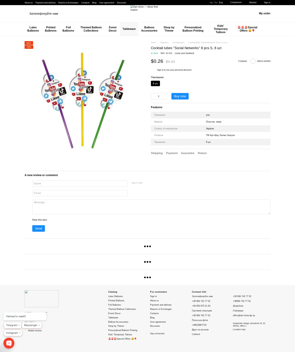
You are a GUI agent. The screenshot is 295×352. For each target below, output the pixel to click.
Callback (196, 334)
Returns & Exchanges (68, 3)
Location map (239, 329)
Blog (94, 3)
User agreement (106, 3)
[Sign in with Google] (152, 183)
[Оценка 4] (69, 220)
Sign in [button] (160, 70)
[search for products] (267, 29)
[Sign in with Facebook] (146, 183)
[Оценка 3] (63, 220)
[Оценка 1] (52, 220)
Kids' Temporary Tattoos (221, 29)
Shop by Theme (169, 29)
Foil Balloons (68, 29)
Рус (216, 3)
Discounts (121, 3)
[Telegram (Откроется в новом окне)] (139, 2)
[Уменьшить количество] (153, 96)
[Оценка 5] (74, 220)
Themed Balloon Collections (91, 29)
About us (29, 3)
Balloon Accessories (149, 29)
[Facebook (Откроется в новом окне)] (135, 2)
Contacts (85, 3)
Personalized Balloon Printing (192, 29)
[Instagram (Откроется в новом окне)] (131, 2)
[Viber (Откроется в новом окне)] (143, 2)
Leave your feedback (184, 53)
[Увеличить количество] (164, 96)
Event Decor (113, 29)
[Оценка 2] (58, 220)
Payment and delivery (46, 3)
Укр (211, 3)
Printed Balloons (51, 29)
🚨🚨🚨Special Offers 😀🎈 (247, 29)
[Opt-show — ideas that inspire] (42, 298)
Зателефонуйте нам (43, 13)
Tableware (129, 28)
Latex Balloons (33, 29)
